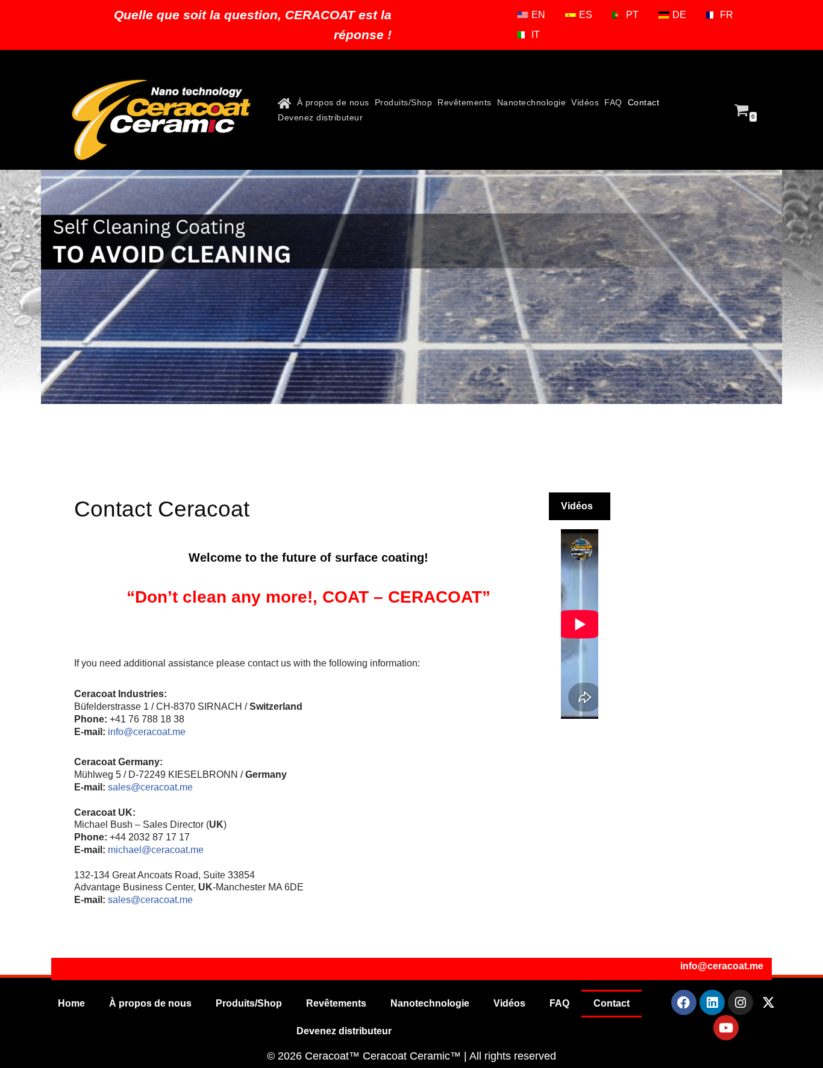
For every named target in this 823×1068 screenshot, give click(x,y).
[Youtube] (726, 1027)
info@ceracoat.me (147, 732)
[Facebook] (683, 1002)
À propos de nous (333, 102)
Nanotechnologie (531, 102)
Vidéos (585, 102)
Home (71, 1003)
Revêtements (464, 102)
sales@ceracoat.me (150, 787)
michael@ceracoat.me (156, 850)
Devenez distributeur (320, 117)
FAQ (613, 102)
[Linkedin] (712, 1002)
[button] (579, 506)
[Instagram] (740, 1002)
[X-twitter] (768, 1002)
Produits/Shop (404, 102)
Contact (644, 102)
